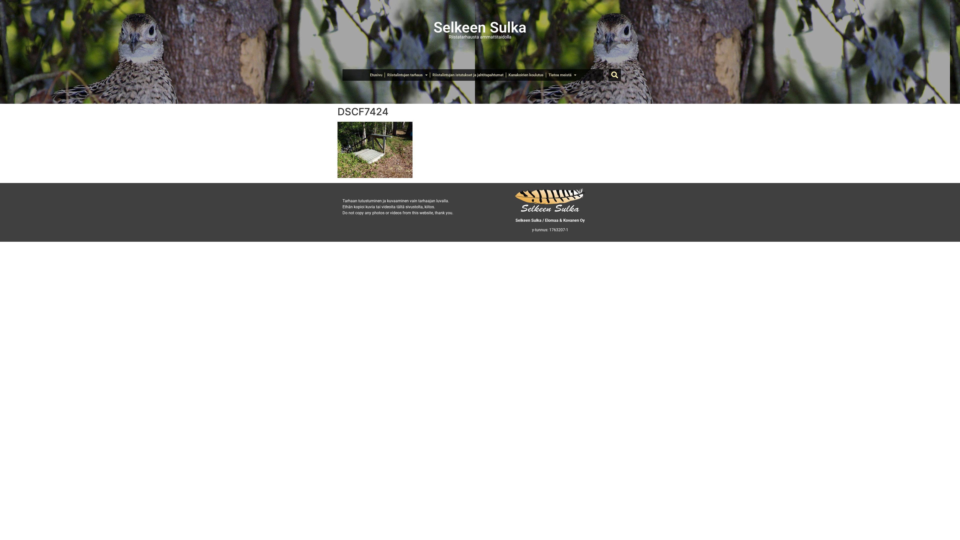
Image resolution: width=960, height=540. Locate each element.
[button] (614, 75)
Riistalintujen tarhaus (405, 75)
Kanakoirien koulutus (526, 75)
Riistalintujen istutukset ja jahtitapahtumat (468, 75)
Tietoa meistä (560, 75)
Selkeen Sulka (480, 27)
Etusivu (376, 75)
